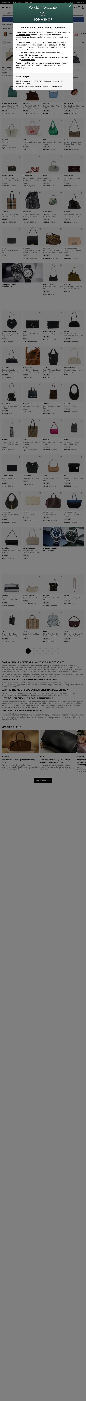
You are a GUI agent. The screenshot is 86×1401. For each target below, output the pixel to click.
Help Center (57, 86)
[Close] (69, 6)
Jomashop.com (23, 35)
